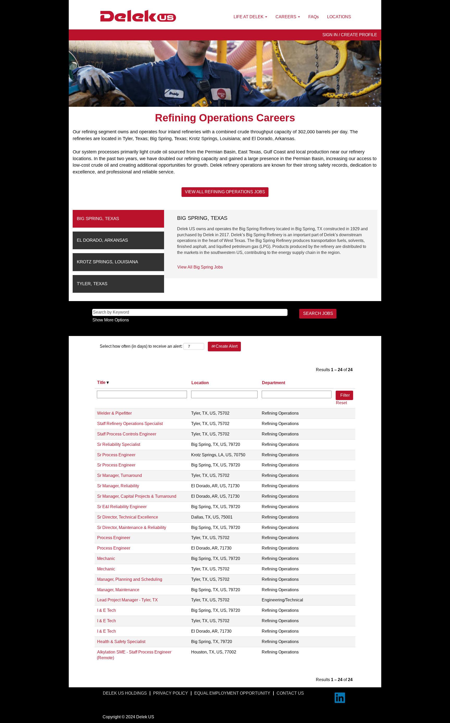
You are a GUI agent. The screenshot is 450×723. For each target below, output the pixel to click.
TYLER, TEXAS (92, 283)
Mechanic (106, 558)
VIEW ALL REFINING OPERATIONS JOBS (225, 192)
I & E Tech (106, 610)
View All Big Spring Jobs (200, 267)
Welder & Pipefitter (114, 413)
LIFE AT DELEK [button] (249, 17)
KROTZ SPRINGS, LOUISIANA (107, 261)
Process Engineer (113, 537)
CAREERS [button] (286, 17)
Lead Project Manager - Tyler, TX (127, 600)
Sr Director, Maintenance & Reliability (131, 527)
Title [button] (102, 382)
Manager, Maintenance (118, 590)
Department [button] (273, 383)
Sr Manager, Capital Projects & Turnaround (136, 496)
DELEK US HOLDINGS (125, 693)
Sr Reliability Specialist (118, 444)
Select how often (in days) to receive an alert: (141, 346)
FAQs (313, 17)
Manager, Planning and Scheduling (129, 579)
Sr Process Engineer (116, 455)
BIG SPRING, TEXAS (98, 218)
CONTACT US (290, 693)
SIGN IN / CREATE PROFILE (349, 35)
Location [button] (200, 383)
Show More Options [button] (110, 320)
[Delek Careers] (138, 16)
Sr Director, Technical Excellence (127, 517)
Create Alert (226, 346)
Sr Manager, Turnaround (119, 475)
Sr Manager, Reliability (118, 486)
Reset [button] (341, 403)
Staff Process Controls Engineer (126, 434)
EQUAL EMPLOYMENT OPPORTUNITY (232, 693)
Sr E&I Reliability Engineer (122, 506)
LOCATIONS (339, 17)
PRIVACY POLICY (170, 693)
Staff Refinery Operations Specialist (130, 423)
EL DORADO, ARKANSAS (102, 240)
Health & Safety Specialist (121, 641)
